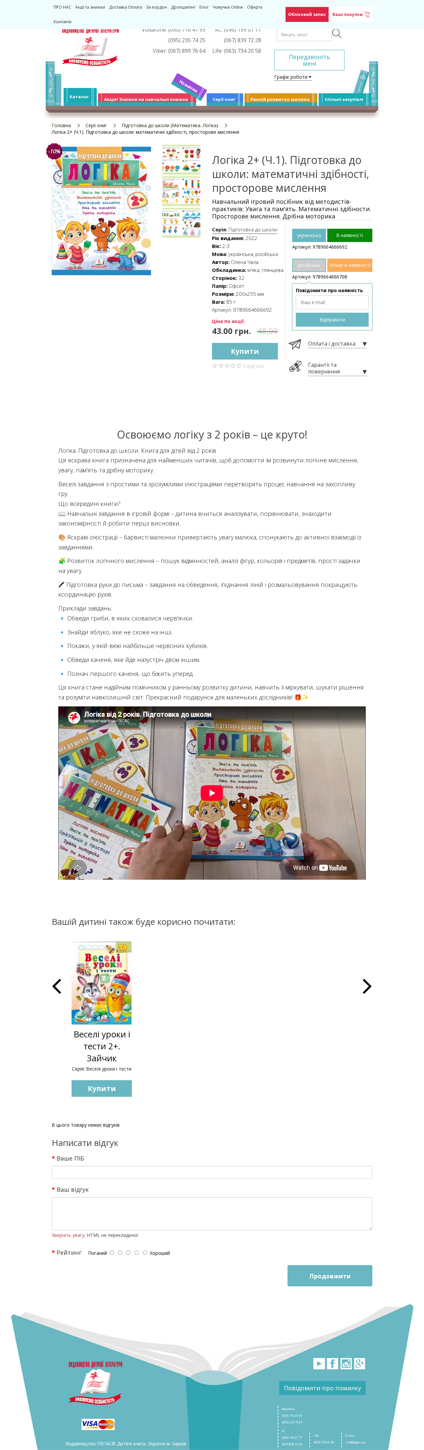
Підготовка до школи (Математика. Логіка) (170, 125)
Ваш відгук (73, 1189)
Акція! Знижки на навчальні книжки (146, 99)
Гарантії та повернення (324, 368)
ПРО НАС (62, 7)
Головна (61, 125)
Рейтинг (69, 1252)
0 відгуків (253, 366)
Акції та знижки (90, 7)
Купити (245, 351)
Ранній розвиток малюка (279, 99)
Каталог (79, 97)
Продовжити (329, 1276)
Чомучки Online (228, 7)
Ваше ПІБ (70, 1158)
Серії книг (224, 99)
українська (309, 235)
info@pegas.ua (355, 1442)
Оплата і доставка (331, 343)
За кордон (156, 7)
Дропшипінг (183, 7)
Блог (204, 7)
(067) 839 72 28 (292, 1444)
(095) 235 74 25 (292, 1422)
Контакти (63, 22)
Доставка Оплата (125, 7)
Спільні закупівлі (344, 99)
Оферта (254, 7)
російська (309, 265)
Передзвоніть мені (309, 60)
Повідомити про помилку (322, 1388)
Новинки (188, 86)
